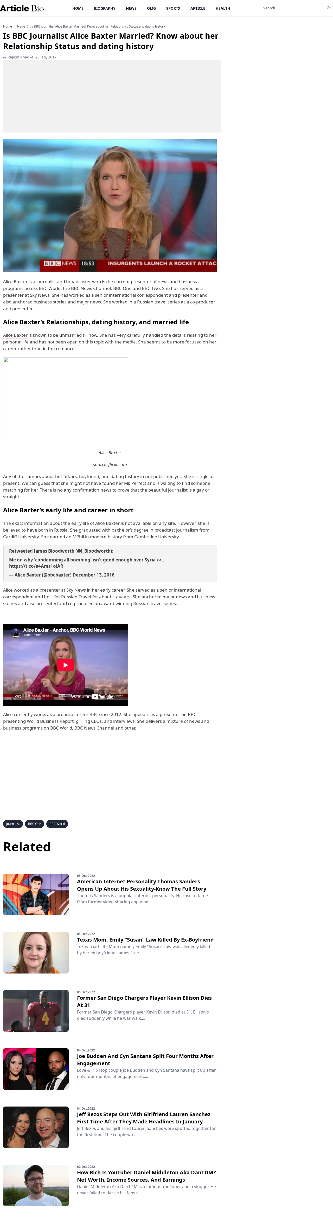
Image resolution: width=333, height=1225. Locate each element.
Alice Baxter (15, 335)
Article (197, 8)
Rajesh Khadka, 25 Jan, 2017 (29, 57)
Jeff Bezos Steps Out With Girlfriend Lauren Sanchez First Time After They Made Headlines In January (143, 1118)
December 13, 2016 (93, 575)
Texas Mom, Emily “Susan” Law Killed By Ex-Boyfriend (145, 939)
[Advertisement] (112, 96)
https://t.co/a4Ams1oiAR (36, 566)
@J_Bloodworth (94, 551)
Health (223, 8)
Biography (105, 8)
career (118, 590)
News (131, 8)
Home (78, 8)
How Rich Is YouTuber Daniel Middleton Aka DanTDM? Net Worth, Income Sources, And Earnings (146, 1176)
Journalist (13, 824)
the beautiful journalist (164, 490)
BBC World (57, 824)
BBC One (34, 824)
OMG (151, 8)
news (21, 26)
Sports (173, 8)
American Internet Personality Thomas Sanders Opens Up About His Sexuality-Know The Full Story (141, 885)
